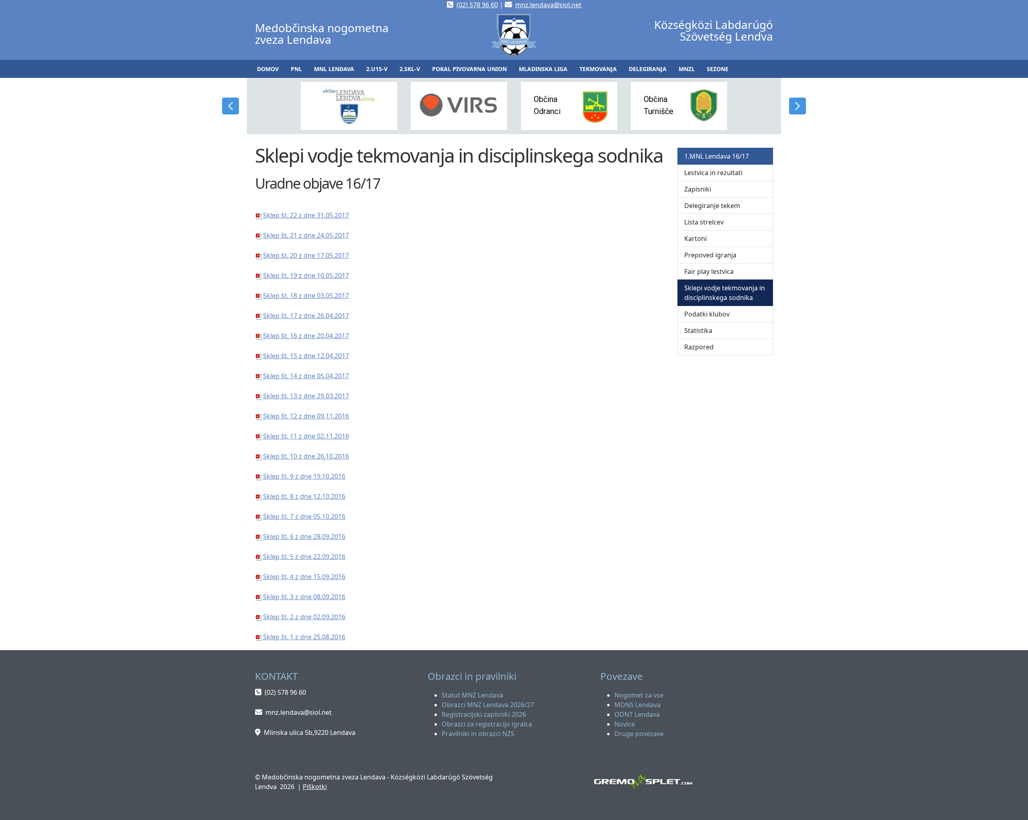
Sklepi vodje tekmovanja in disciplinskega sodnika (724, 293)
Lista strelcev (704, 222)
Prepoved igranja (710, 255)
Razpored (699, 347)
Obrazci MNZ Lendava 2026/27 (488, 704)
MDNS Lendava (637, 704)
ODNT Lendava (637, 714)
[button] (296, 69)
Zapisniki (697, 189)
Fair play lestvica (709, 271)
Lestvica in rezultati (713, 172)
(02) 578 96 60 (477, 4)
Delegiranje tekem (712, 205)
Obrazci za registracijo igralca (487, 724)
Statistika (698, 330)
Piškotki (315, 786)
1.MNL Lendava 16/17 (716, 156)
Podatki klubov (707, 314)
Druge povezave (639, 733)
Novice (624, 724)
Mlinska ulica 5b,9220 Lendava (309, 732)
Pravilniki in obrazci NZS (478, 733)
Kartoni (695, 238)
